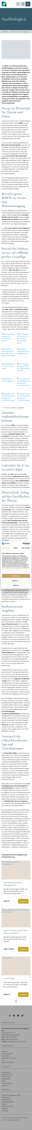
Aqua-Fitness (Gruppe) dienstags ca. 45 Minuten (15, 931)
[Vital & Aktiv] (16, 966)
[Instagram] (14, 1015)
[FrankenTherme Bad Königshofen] (4, 4)
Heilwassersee (7, 1054)
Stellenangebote (8, 1102)
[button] (18, 4)
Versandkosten (7, 1083)
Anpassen (15, 580)
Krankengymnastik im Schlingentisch (12, 883)
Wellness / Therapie (9, 1058)
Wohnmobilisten (8, 1062)
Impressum (6, 1097)
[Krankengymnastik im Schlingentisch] (16, 870)
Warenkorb (6, 1079)
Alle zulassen (16, 576)
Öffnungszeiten (8, 1106)
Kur (3, 1060)
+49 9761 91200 (11, 1037)
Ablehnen (16, 585)
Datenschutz (7, 1100)
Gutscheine (6, 1072)
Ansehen (23, 901)
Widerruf (5, 1085)
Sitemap (5, 1111)
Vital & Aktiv (9, 978)
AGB (3, 1081)
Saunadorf (6, 1056)
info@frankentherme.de (16, 1042)
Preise (4, 1104)
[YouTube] (18, 1015)
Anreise (5, 1108)
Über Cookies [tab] (26, 548)
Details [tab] (16, 548)
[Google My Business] (22, 1015)
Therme (5, 1051)
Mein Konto (6, 1077)
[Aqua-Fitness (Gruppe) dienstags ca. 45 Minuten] (16, 918)
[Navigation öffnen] (28, 4)
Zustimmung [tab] (6, 548)
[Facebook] (9, 1015)
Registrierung (7, 1074)
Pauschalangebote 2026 (11, 1095)
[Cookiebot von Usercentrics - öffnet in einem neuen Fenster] (23, 544)
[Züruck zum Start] (16, 1001)
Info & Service (14, 31)
